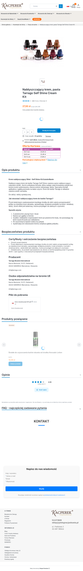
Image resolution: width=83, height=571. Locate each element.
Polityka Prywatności (11, 523)
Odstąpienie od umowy (11, 553)
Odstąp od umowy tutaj (12, 550)
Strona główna (6, 24)
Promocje (7, 540)
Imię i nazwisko (11, 473)
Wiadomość (10, 481)
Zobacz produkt (15, 364)
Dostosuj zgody (9, 559)
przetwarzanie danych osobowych (54, 495)
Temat (8, 479)
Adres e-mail (10, 476)
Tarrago (48, 136)
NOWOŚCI (8, 542)
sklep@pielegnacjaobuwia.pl (65, 523)
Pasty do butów (32, 24)
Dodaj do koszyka (48, 130)
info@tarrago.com (15, 270)
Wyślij (41, 489)
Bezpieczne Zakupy (11, 514)
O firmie (7, 518)
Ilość (23, 128)
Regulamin (8, 521)
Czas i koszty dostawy (11, 533)
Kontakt (7, 516)
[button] (61, 6)
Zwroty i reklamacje (11, 557)
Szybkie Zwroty (9, 555)
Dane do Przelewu (10, 535)
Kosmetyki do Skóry (19, 24)
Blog (6, 531)
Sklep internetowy (39, 568)
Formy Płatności (9, 538)
